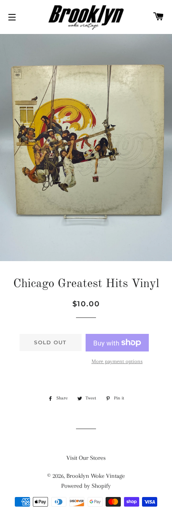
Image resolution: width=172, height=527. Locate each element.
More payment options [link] (117, 361)
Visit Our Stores (86, 457)
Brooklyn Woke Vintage (95, 475)
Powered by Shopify (86, 485)
